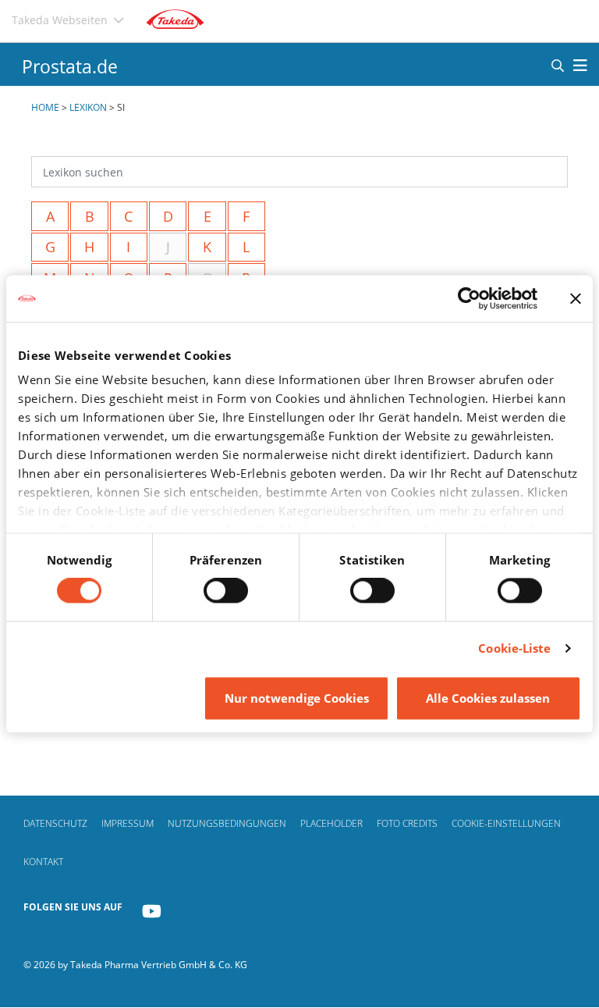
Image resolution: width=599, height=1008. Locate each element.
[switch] (226, 591)
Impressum (127, 823)
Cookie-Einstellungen (506, 823)
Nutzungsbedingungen (227, 823)
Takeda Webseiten (60, 19)
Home (45, 107)
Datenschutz (55, 823)
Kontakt (43, 861)
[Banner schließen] (575, 298)
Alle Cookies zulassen (488, 698)
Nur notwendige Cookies (297, 698)
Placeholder (331, 823)
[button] (557, 65)
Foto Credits (407, 823)
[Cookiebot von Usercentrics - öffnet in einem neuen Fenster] (469, 298)
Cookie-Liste (514, 649)
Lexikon (88, 107)
